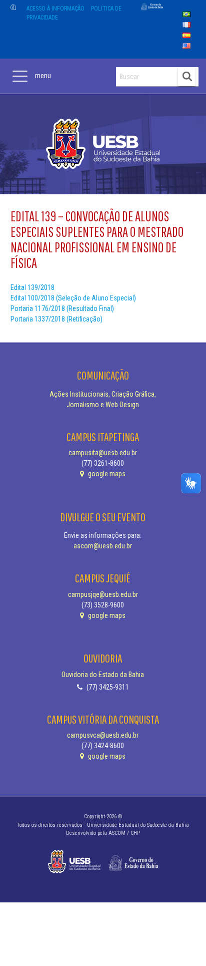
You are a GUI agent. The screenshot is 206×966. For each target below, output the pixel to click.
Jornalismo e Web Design (102, 405)
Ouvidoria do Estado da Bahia (103, 675)
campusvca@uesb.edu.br (102, 735)
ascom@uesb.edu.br (103, 546)
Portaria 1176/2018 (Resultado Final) (62, 308)
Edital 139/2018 (32, 287)
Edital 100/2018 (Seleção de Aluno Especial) (73, 298)
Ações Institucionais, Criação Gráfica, (103, 394)
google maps (106, 474)
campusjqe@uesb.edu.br (103, 594)
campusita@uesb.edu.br (102, 453)
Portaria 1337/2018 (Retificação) (56, 319)
